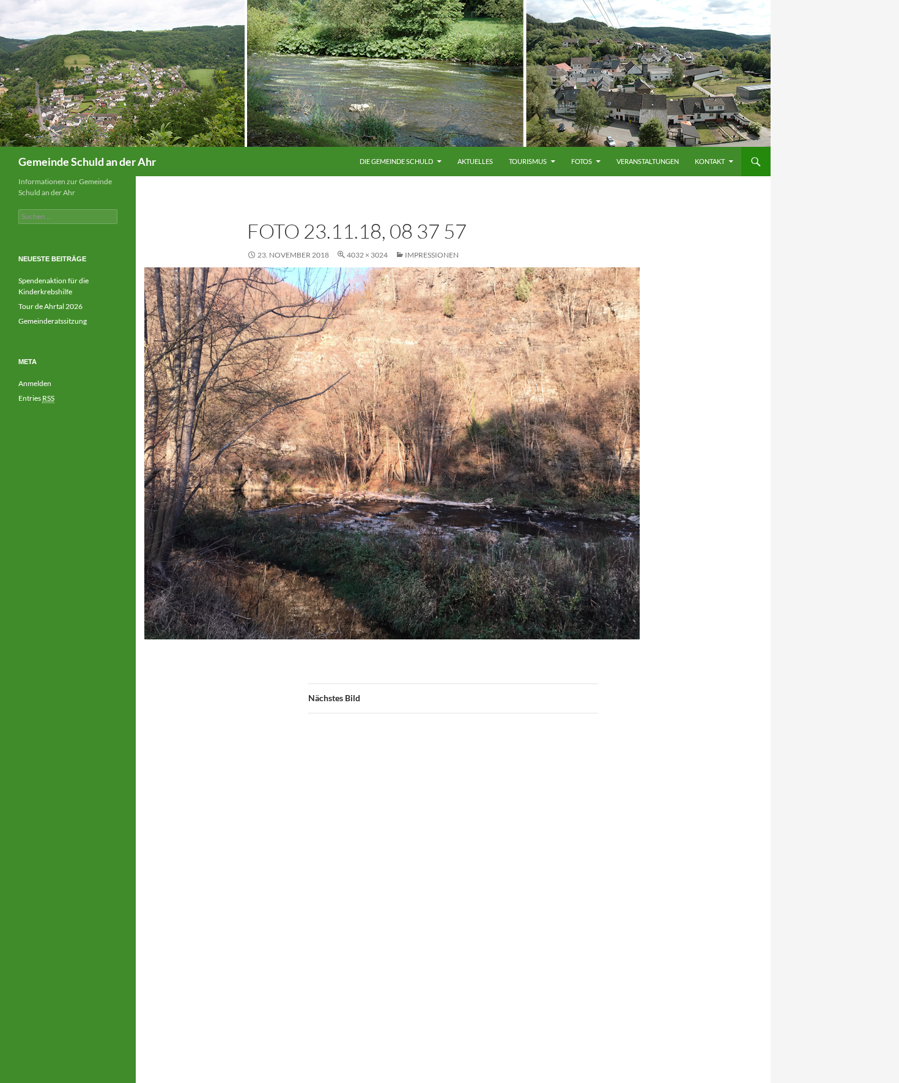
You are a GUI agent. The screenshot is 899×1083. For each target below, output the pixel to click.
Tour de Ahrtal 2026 (50, 306)
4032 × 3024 (367, 254)
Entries (36, 398)
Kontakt (710, 161)
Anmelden (34, 383)
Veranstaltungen (647, 161)
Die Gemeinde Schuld (396, 161)
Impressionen (432, 254)
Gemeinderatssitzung (53, 321)
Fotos (581, 161)
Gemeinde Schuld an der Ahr (87, 161)
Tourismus (528, 161)
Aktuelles (475, 161)
